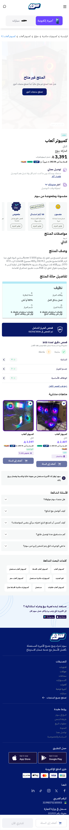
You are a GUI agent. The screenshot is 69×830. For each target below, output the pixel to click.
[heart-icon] (64, 403)
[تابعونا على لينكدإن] (33, 791)
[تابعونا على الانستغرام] (49, 791)
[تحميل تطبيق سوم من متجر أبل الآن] (61, 617)
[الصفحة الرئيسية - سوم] (34, 6)
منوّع (57, 151)
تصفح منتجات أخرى (34, 91)
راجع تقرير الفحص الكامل (58, 386)
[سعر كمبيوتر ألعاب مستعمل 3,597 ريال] (18, 415)
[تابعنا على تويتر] (57, 791)
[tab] (49, 20)
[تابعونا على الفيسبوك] (64, 791)
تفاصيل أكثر (56, 176)
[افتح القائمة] (64, 6)
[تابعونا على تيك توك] (41, 791)
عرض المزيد (58, 226)
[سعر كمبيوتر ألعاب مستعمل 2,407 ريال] (51, 415)
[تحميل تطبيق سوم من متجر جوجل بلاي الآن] (49, 617)
